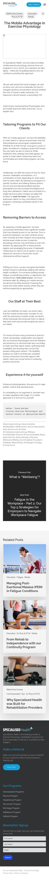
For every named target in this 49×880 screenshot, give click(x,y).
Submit (8, 857)
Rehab (31, 17)
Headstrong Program (12, 800)
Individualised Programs (13, 792)
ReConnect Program (12, 804)
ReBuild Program (10, 816)
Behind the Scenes (14, 14)
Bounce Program (10, 796)
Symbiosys (24, 873)
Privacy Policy (8, 873)
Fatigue (20, 577)
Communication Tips (16, 694)
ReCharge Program (11, 808)
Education (32, 14)
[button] (44, 4)
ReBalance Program (12, 812)
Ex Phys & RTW (23, 633)
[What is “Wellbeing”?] (24, 475)
